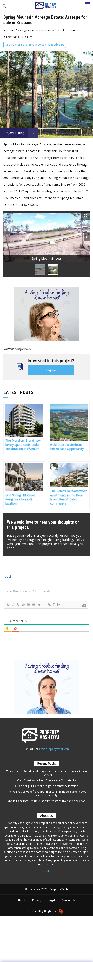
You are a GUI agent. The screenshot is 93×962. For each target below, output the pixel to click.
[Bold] (7, 604)
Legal (51, 900)
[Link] (49, 604)
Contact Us (68, 900)
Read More (46, 871)
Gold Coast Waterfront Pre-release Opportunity (46, 780)
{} (54, 604)
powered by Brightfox (42, 911)
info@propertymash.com (54, 749)
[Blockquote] (38, 604)
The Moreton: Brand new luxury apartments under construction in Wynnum (46, 772)
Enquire (51, 370)
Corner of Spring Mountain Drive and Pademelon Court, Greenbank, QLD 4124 (40, 33)
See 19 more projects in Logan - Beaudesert (34, 44)
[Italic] (12, 604)
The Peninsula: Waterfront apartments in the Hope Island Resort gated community (46, 793)
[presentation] (87, 236)
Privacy (36, 900)
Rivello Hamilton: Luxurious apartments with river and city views (46, 801)
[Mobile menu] (88, 6)
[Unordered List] (33, 604)
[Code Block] (43, 604)
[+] (59, 604)
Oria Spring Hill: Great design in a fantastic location (46, 786)
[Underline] (18, 604)
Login (8, 576)
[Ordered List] (28, 604)
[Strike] (23, 604)
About (21, 900)
